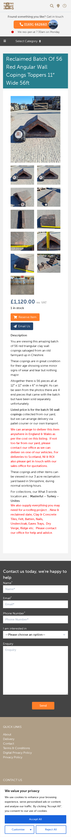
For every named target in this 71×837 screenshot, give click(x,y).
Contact (8, 743)
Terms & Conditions (16, 748)
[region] (35, 811)
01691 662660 (35, 24)
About (7, 734)
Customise (18, 829)
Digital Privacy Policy (17, 752)
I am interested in (15, 628)
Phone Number (14, 613)
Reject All (51, 829)
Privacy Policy (12, 757)
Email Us (24, 326)
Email (7, 598)
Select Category (26, 41)
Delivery (8, 739)
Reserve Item (28, 317)
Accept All (35, 819)
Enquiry (8, 643)
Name (7, 583)
